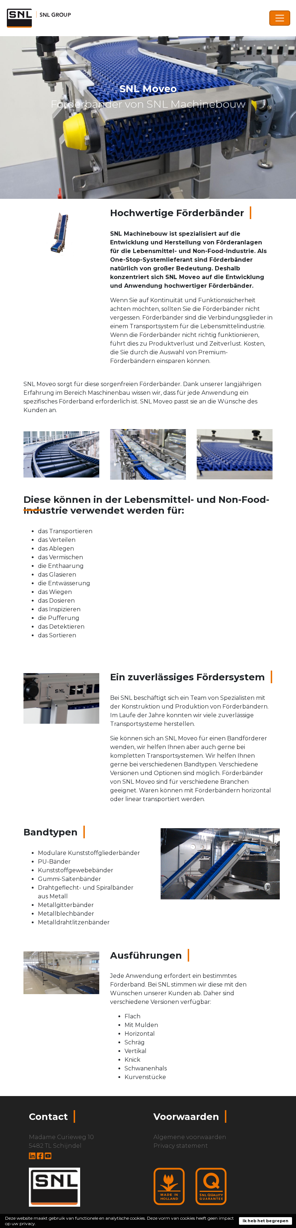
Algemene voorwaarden (189, 1137)
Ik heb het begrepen (265, 1220)
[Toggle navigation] (279, 18)
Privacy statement (180, 1145)
